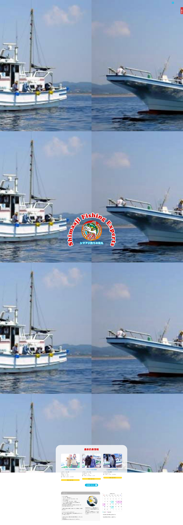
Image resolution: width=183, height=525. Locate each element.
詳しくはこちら (70, 480)
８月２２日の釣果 (91, 469)
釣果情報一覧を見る (90, 485)
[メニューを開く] (173, 3)
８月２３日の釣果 (70, 469)
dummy (182, 10)
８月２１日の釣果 (112, 469)
